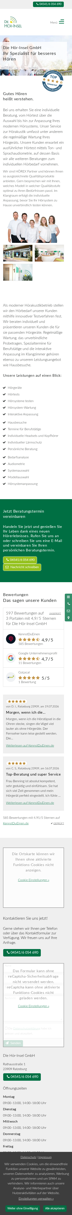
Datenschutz (28, 1157)
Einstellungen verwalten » (36, 1198)
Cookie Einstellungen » (33, 880)
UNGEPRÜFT (55, 614)
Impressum (45, 1157)
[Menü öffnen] (68, 597)
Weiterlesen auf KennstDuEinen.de (30, 745)
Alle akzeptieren (55, 1208)
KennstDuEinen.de (16, 823)
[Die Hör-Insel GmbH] (18, 22)
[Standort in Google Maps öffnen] (68, 617)
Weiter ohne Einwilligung (22, 1208)
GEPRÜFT (58, 823)
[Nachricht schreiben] (68, 611)
